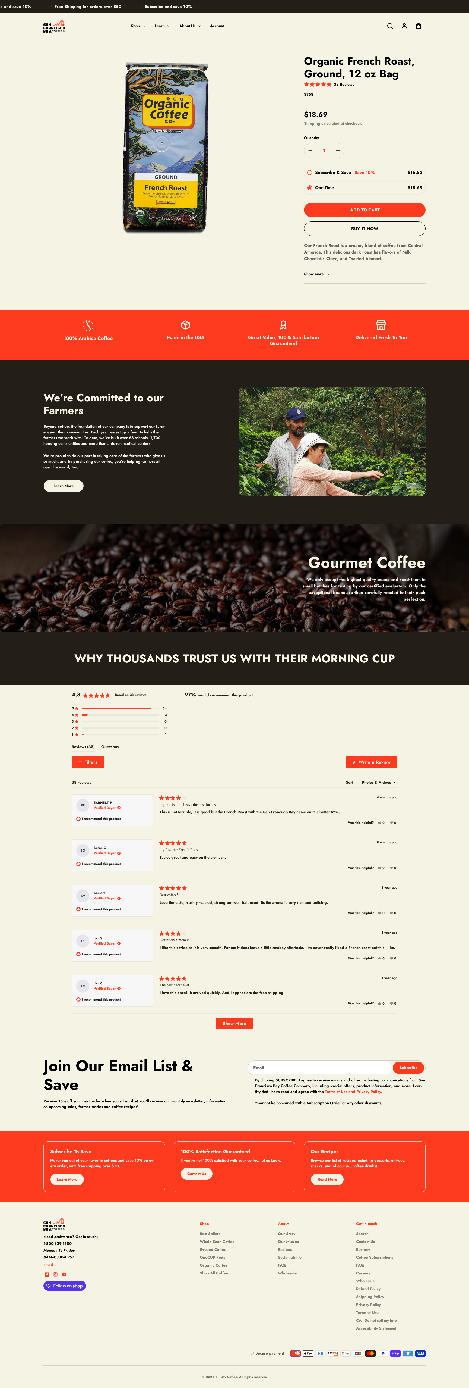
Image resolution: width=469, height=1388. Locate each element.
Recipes (285, 1249)
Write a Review (377, 763)
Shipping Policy (370, 1296)
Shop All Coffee (214, 1273)
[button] (329, 84)
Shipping (312, 123)
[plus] (338, 150)
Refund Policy (368, 1289)
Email (48, 1265)
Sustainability (290, 1257)
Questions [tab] (110, 748)
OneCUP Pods (212, 1257)
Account (217, 26)
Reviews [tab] (83, 748)
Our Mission (288, 1241)
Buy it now (364, 229)
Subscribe (408, 1067)
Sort (350, 782)
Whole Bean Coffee (217, 1241)
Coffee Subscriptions (374, 1257)
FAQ (282, 1265)
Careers (363, 1273)
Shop (135, 26)
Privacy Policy (368, 1304)
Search (362, 1233)
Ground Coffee (213, 1249)
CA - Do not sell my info (376, 1320)
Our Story (286, 1233)
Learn (160, 26)
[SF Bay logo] (77, 1224)
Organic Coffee (213, 1265)
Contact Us (365, 1241)
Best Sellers (210, 1233)
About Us (187, 26)
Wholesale (287, 1273)
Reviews (363, 1249)
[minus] (310, 150)
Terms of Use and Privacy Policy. (353, 1091)
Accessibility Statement (376, 1328)
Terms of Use (367, 1312)
